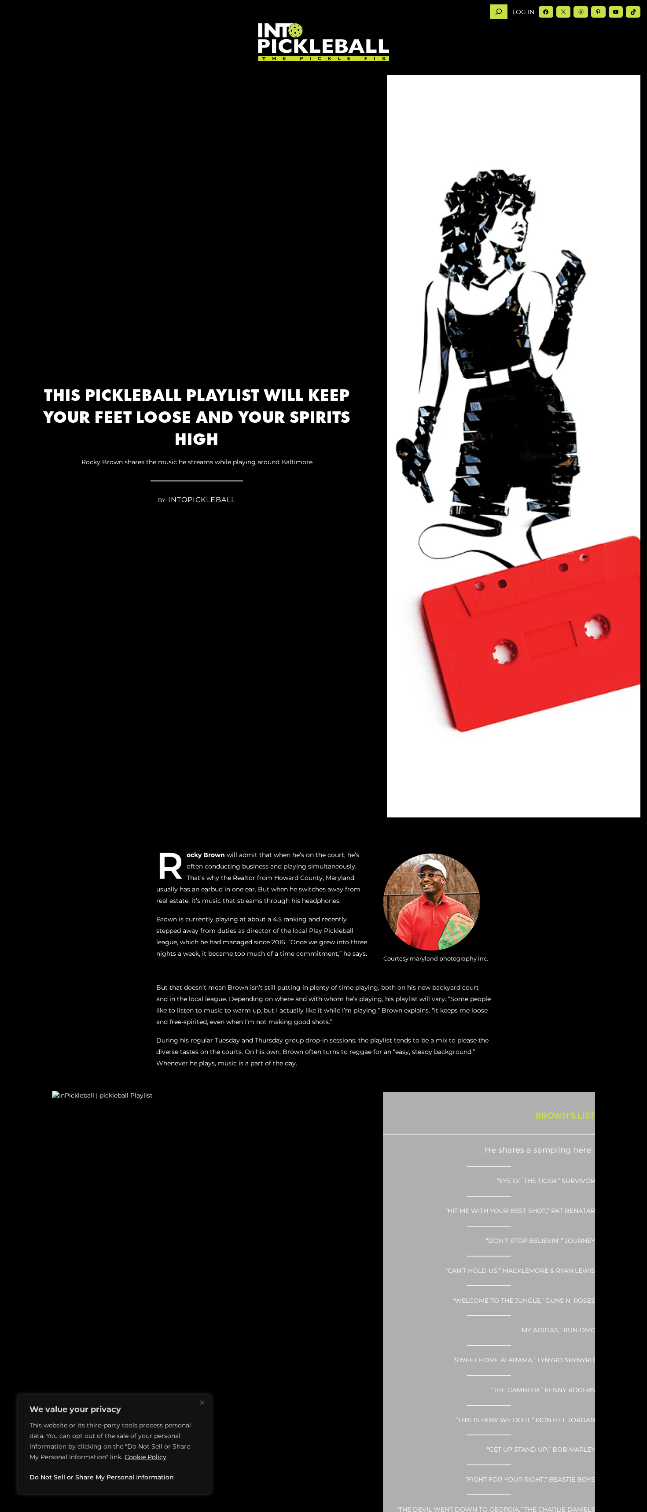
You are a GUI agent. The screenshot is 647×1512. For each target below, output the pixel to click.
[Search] (498, 11)
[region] (114, 1444)
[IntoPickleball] (323, 42)
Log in (523, 12)
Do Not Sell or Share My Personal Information (101, 1477)
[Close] (202, 1402)
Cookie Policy (145, 1457)
